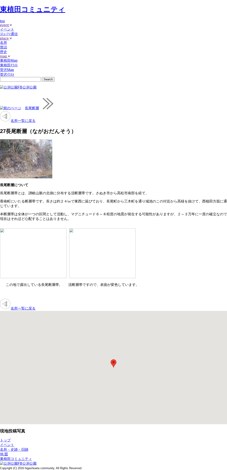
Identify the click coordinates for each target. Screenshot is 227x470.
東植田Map (9, 60)
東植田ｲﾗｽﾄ (9, 65)
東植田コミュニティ (32, 9)
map (4, 56)
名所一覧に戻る (23, 121)
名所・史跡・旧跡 (14, 449)
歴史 (3, 52)
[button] (113, 363)
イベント (7, 29)
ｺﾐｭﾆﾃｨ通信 (9, 34)
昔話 (3, 47)
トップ (5, 440)
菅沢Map (7, 70)
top (2, 21)
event (5, 25)
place (5, 38)
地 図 (4, 454)
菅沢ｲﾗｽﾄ (7, 74)
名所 (3, 42)
